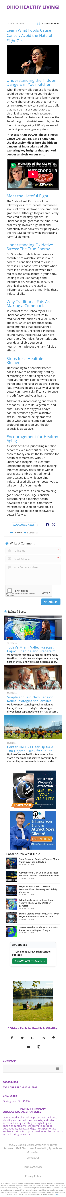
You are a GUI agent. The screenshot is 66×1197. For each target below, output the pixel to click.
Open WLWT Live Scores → (30, 961)
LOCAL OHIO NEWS (24, 524)
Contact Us (33, 1157)
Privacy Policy (33, 1176)
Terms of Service (33, 1167)
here (56, 1194)
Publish (52, 602)
